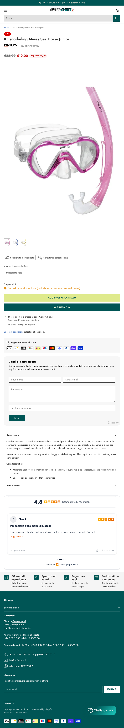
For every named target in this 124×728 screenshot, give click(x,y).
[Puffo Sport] (62, 10)
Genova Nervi (19, 621)
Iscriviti (112, 689)
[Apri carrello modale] (117, 10)
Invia (16, 418)
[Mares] (11, 46)
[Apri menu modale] (5, 10)
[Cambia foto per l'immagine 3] (24, 242)
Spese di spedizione (13, 331)
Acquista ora (62, 307)
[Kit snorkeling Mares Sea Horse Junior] (62, 149)
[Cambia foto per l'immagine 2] (15, 242)
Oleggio (11, 628)
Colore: (16, 266)
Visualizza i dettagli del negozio (21, 324)
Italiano (8, 703)
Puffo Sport (26, 709)
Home (6, 27)
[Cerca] (116, 18)
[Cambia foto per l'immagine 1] (7, 242)
